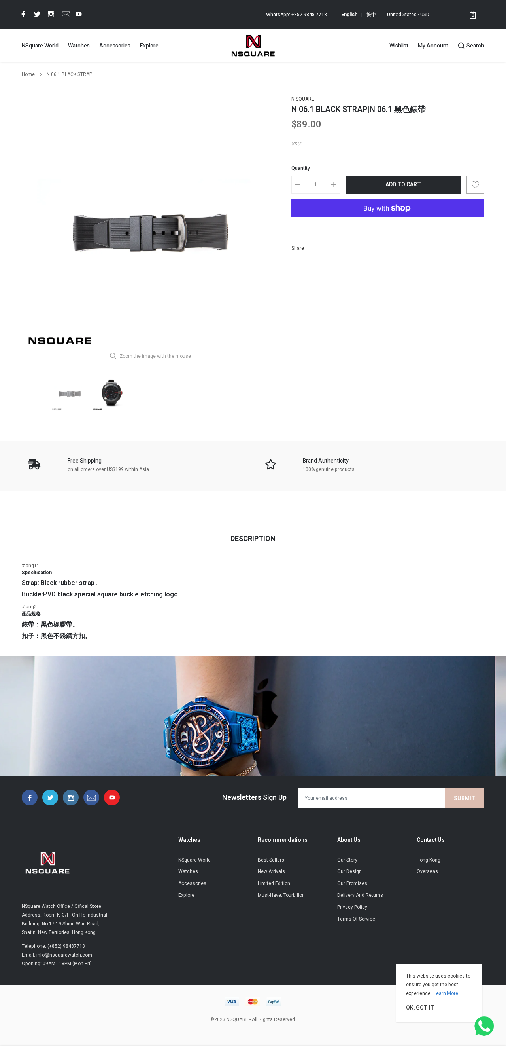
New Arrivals (271, 871)
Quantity (300, 168)
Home (28, 74)
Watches (79, 46)
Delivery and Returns (360, 895)
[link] (22, 14)
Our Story (347, 860)
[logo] (253, 45)
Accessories (114, 46)
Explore (149, 46)
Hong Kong (428, 860)
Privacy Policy (352, 907)
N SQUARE (302, 99)
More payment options (387, 227)
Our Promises (352, 883)
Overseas (427, 871)
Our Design (349, 871)
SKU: (296, 143)
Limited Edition (274, 883)
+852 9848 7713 (309, 14)
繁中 (371, 14)
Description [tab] (253, 539)
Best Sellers (271, 860)
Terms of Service (356, 919)
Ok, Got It (420, 1008)
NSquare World (40, 46)
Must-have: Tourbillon (281, 895)
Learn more (446, 993)
